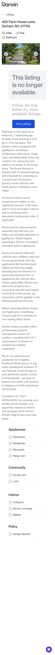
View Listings (23, 123)
